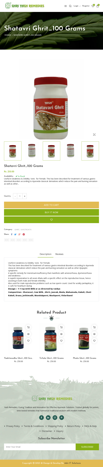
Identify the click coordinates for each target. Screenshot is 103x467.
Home (8, 35)
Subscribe (87, 446)
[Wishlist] (28, 340)
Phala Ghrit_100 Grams (84, 358)
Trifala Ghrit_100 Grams (51, 358)
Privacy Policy (13, 426)
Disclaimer (47, 431)
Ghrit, (17, 229)
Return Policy (73, 426)
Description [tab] (45, 254)
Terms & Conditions (34, 426)
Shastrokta (26, 229)
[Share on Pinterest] (24, 234)
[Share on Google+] (20, 234)
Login (76, 6)
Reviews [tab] (59, 254)
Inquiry (59, 431)
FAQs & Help (90, 426)
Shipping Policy (55, 426)
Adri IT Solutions (72, 463)
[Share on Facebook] (11, 234)
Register (86, 6)
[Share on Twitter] (15, 234)
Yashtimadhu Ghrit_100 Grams (18, 358)
